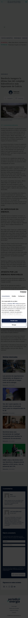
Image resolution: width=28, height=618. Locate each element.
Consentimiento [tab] (6, 296)
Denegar (14, 325)
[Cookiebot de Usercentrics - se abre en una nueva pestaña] (20, 292)
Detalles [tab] (14, 296)
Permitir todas (14, 320)
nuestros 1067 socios (13, 303)
